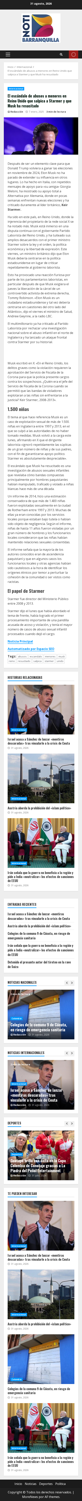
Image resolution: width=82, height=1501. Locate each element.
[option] (41, 1014)
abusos (22, 656)
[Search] (61, 54)
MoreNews (30, 1497)
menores (50, 656)
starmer (49, 661)
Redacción (16, 111)
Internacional (16, 88)
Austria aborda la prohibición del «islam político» (41, 778)
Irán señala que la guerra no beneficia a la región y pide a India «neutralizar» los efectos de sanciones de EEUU (41, 843)
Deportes (17, 1149)
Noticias (30, 1484)
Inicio (18, 1484)
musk (62, 656)
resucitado (24, 661)
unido (60, 661)
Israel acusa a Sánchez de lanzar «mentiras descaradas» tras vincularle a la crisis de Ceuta (41, 709)
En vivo (73, 54)
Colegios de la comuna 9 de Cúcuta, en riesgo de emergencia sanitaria (41, 1359)
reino (12, 661)
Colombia (17, 1013)
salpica (37, 661)
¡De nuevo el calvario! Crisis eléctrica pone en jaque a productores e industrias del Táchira (39, 1024)
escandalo (36, 656)
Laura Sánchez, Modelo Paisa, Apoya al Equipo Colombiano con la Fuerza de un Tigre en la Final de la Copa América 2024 (41, 1163)
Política (60, 1484)
